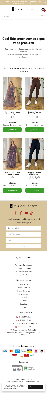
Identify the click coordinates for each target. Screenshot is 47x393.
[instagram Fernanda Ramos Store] (15, 213)
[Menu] (5, 9)
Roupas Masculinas (23, 291)
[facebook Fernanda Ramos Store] (21, 213)
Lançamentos (23, 284)
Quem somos (23, 262)
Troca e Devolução (23, 275)
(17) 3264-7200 (25, 320)
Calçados (23, 297)
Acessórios (23, 294)
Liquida (23, 307)
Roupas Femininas (23, 288)
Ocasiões (23, 304)
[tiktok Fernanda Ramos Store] (31, 213)
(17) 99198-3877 (25, 317)
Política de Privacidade (23, 265)
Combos (23, 301)
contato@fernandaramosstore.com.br (25, 323)
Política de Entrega (24, 268)
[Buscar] (42, 16)
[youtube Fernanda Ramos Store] (26, 213)
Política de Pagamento (23, 271)
